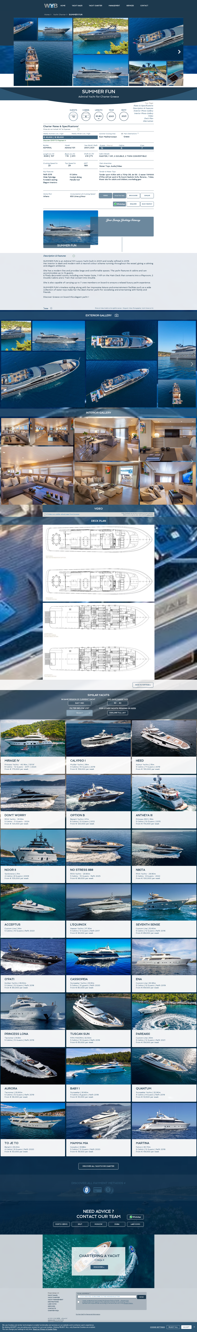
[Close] (194, 1327)
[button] (78, 129)
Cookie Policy (149, 515)
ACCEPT (186, 1327)
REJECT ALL (173, 1327)
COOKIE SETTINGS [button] (157, 1327)
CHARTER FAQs (53, 1310)
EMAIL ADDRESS (83, 1293)
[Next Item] (179, 52)
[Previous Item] (5, 364)
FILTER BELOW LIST (79, 708)
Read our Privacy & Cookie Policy (45, 1329)
